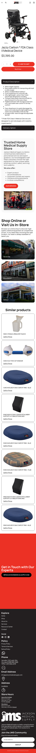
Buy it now (18, 69)
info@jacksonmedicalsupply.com (16, 575)
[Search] (6, 3)
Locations (4, 686)
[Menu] (2, 3)
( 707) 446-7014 (12, 660)
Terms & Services (7, 646)
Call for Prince (7, 337)
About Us (4, 621)
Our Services (11, 186)
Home (3, 616)
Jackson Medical (15, 750)
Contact (4, 629)
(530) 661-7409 (13, 662)
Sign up (18, 745)
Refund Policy (5, 649)
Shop (3, 618)
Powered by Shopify (24, 750)
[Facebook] (2, 637)
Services (4, 624)
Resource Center (7, 627)
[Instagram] (5, 637)
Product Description (11, 82)
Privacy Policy (5, 644)
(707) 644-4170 (11, 664)
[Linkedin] (9, 637)
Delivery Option (9, 128)
